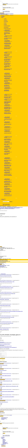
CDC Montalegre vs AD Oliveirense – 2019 (8, 69)
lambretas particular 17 (8, 195)
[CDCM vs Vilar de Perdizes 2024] (8, 52)
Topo (1, 423)
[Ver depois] (1, 1)
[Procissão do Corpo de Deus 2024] (8, 36)
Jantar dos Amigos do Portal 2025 (7, 160)
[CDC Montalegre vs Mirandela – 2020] (8, 57)
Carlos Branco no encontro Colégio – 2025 (7, 33)
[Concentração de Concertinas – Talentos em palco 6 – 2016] (8, 105)
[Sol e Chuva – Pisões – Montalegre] (8, 146)
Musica (1, 374)
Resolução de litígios (4, 418)
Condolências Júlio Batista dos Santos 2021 (8, 182)
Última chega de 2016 (3, 365)
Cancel (1, 246)
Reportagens (6, 27)
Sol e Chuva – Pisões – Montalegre (7, 149)
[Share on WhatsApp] (1, 253)
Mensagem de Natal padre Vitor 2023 (7, 48)
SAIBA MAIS (2, 411)
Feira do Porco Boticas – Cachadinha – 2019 (8, 97)
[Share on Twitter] (1, 252)
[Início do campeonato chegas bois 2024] (5, 321)
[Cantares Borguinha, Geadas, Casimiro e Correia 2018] (8, 99)
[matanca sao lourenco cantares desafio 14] (6, 389)
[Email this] (1, 254)
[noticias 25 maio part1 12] (8, 122)
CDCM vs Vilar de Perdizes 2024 (7, 55)
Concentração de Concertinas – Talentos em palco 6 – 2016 (8, 108)
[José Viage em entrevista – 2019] (8, 83)
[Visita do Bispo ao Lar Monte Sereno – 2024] (6, 280)
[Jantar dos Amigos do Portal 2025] (8, 158)
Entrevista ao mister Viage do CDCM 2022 (7, 76)
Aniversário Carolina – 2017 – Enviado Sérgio (7, 191)
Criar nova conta (7, 204)
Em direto (2, 16)
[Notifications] (1, 5)
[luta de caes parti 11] (5, 368)
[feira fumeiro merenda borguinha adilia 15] (5, 394)
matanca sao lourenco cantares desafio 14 (7, 391)
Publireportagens (7, 25)
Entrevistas (6, 21)
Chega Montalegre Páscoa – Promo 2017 (7, 139)
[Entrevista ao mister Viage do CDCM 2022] (8, 73)
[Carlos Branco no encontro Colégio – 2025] (8, 30)
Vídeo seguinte (2, 345)
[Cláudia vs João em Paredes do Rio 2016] (8, 110)
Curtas (5, 18)
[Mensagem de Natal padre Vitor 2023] (8, 45)
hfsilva (1, 366)
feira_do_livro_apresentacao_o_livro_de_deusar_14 (8, 347)
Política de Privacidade (4, 417)
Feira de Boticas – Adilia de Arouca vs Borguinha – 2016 (9, 386)
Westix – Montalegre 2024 (4, 329)
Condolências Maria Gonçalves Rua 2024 (7, 43)
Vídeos (2, 17)
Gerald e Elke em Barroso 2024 (5, 305)
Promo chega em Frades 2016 (7, 154)
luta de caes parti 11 (3, 370)
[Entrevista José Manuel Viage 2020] (8, 78)
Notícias (5, 24)
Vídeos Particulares (7, 28)
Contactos (2, 199)
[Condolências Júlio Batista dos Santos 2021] (8, 179)
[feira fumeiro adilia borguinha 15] (5, 373)
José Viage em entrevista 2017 (6, 90)
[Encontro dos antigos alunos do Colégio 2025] (8, 172)
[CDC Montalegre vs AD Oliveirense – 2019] (8, 66)
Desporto (5, 20)
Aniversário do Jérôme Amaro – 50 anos (8, 170)
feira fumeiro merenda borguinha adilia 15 (7, 396)
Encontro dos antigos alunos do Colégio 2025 (8, 175)
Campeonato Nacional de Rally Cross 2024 (7, 317)
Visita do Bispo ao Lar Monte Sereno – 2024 (7, 165)
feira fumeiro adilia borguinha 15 (5, 375)
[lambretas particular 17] (8, 193)
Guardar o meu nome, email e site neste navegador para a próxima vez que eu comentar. (13, 357)
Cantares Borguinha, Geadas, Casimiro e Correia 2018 (7, 102)
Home (1, 206)
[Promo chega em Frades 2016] (8, 151)
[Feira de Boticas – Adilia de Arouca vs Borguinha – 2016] (5, 384)
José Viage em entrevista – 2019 (7, 85)
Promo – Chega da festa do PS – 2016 (8, 144)
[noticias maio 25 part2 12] (8, 117)
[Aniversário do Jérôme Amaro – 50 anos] (8, 167)
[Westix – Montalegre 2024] (5, 327)
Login (3, 204)
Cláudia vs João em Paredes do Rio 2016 (7, 113)
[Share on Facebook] (1, 251)
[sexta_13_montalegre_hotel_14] (5, 342)
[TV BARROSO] (6, 13)
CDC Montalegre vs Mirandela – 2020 (7, 60)
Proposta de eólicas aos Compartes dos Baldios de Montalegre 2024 (11, 311)
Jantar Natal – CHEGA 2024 (4, 299)
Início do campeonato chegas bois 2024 (6, 323)
